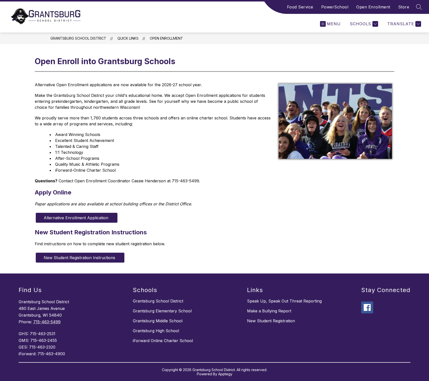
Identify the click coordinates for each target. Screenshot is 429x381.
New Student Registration (271, 320)
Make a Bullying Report (269, 310)
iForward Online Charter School (163, 340)
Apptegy (225, 374)
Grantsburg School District (78, 38)
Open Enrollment (373, 6)
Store (403, 6)
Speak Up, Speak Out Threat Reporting (284, 301)
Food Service (300, 6)
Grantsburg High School (156, 330)
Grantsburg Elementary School (162, 310)
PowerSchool (335, 6)
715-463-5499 (47, 321)
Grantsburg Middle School (157, 320)
